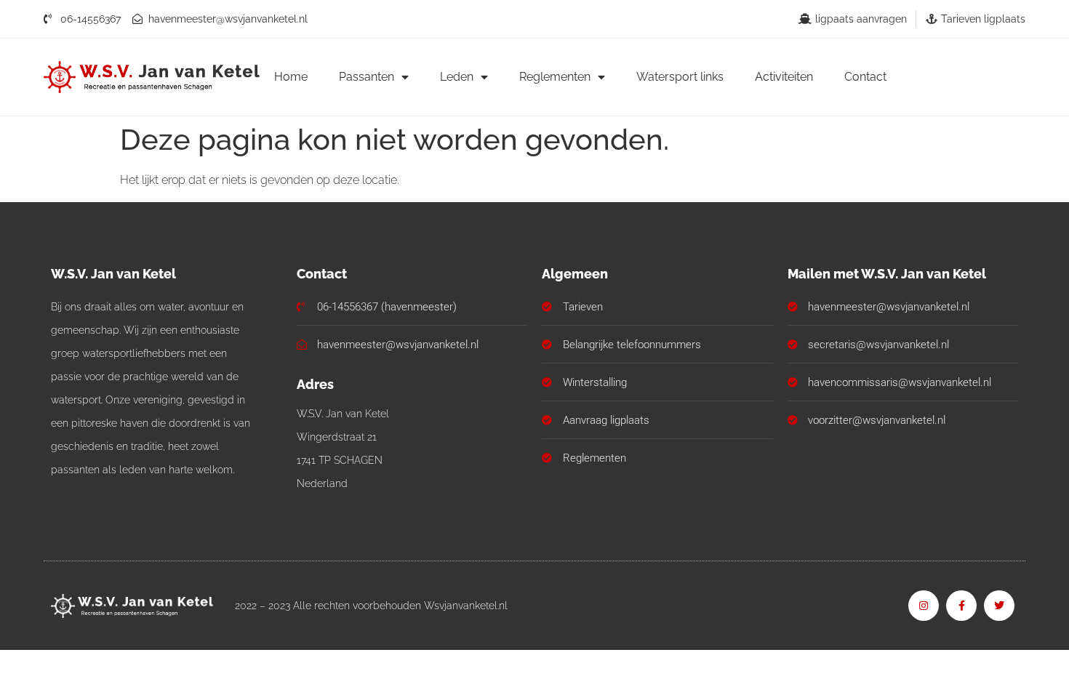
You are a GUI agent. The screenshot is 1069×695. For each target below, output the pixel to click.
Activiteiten (784, 77)
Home (291, 77)
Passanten (366, 77)
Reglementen (554, 77)
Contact (865, 77)
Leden (456, 77)
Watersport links (680, 77)
